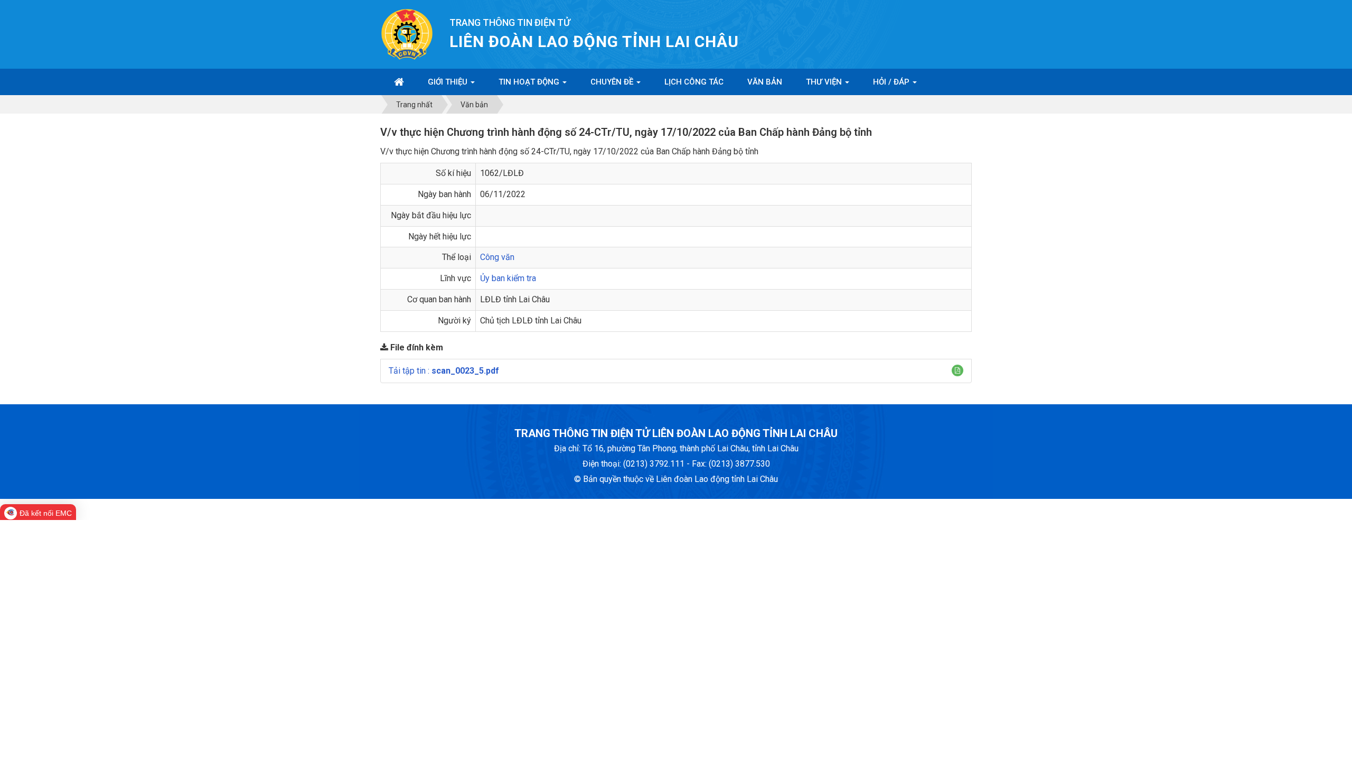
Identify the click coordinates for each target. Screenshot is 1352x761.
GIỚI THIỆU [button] (449, 82)
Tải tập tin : (444, 371)
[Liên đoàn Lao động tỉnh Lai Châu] (407, 34)
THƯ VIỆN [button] (825, 82)
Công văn (497, 257)
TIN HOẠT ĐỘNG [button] (530, 82)
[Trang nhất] (399, 82)
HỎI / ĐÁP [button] (892, 82)
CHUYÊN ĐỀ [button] (612, 82)
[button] (957, 370)
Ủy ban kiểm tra (508, 278)
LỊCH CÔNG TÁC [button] (694, 82)
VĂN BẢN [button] (764, 82)
